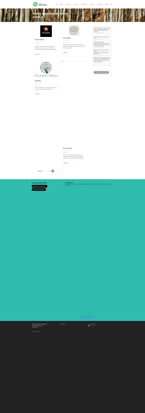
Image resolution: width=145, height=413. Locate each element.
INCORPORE (38, 80)
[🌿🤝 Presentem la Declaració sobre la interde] (100, 251)
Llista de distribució (38, 189)
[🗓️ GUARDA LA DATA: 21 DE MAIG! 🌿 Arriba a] (74, 214)
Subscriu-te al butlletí (39, 186)
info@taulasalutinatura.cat (37, 325)
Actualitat (99, 4)
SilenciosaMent (67, 38)
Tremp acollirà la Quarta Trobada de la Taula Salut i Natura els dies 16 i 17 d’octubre (101, 30)
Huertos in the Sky (67, 148)
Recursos (92, 4)
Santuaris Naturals (39, 39)
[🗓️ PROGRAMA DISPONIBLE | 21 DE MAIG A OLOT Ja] (65, 214)
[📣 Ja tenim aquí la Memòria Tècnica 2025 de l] (83, 245)
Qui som (61, 4)
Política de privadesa (36, 331)
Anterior (40, 171)
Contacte (107, 4)
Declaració (68, 4)
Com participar (83, 4)
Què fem (76, 4)
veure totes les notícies (101, 72)
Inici (57, 4)
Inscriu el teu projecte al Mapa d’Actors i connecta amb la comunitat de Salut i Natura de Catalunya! (102, 60)
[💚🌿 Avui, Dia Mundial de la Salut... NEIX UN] (109, 237)
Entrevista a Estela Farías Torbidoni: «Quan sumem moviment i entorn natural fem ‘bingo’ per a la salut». (102, 44)
